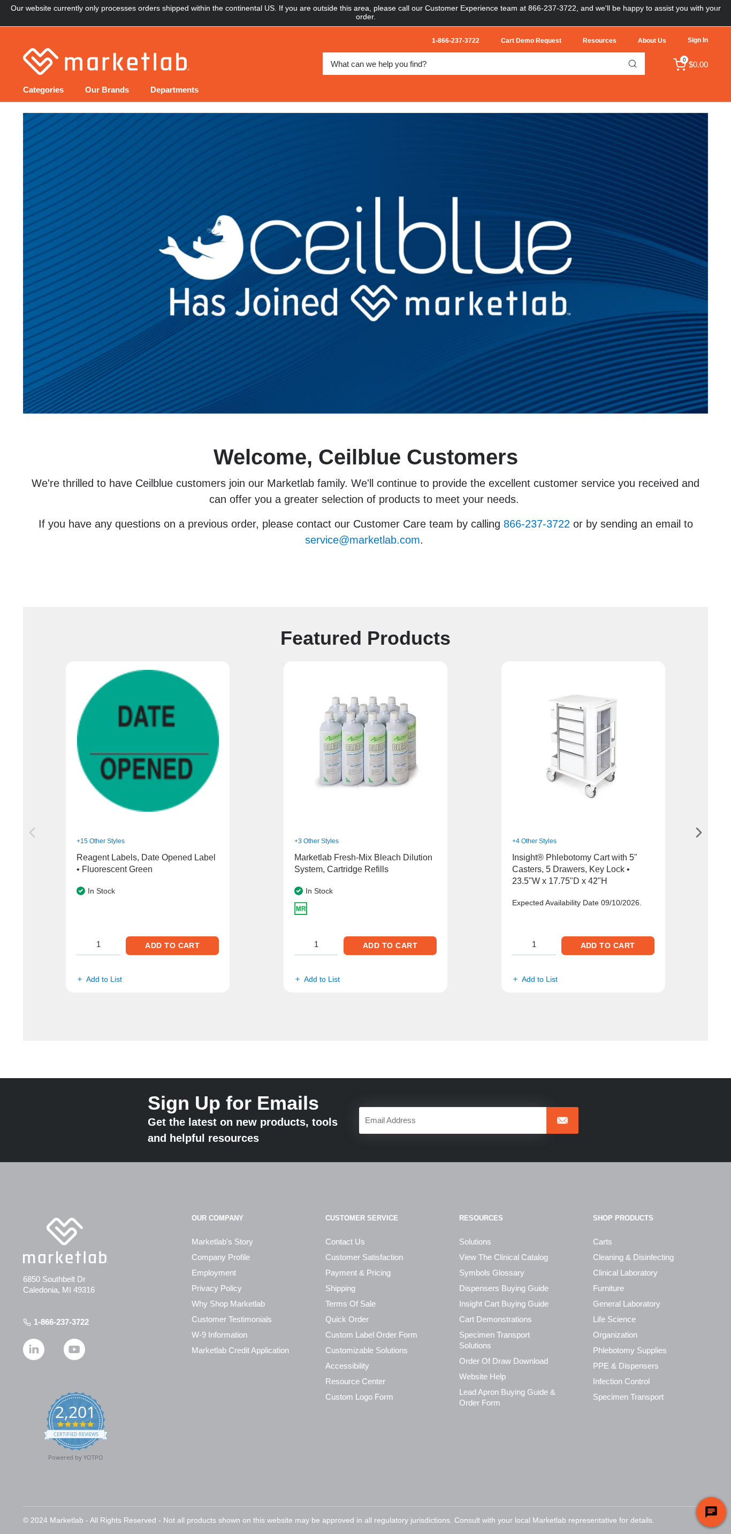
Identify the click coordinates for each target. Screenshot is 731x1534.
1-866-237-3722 (61, 1321)
